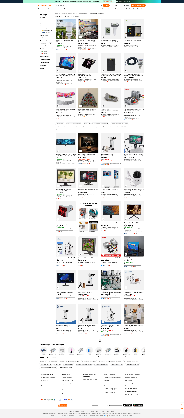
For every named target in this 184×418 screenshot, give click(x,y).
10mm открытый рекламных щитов (84, 364)
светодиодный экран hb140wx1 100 (119, 126)
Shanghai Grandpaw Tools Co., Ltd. (108, 115)
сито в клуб (58, 364)
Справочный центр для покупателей (112, 377)
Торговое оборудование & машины (68, 13)
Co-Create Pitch (44, 380)
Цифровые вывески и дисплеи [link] (97, 13)
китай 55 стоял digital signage (90, 361)
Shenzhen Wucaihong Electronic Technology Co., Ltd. (66, 163)
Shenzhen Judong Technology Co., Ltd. (87, 195)
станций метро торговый (46, 364)
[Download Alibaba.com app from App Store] (127, 405)
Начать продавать (129, 380)
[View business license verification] (105, 416)
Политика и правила (66, 393)
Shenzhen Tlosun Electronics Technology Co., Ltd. (66, 116)
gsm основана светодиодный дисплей (120, 123)
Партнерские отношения (131, 388)
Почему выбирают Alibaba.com (48, 377)
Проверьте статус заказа (131, 383)
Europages (112, 411)
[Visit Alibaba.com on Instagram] (134, 394)
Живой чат (106, 380)
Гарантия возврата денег (67, 380)
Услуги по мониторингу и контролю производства (70, 390)
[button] (101, 5)
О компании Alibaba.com (47, 374)
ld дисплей (43, 361)
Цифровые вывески (83, 13)
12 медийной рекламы (103, 126)
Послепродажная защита (68, 387)
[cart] (120, 5)
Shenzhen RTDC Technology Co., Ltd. (109, 228)
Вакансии (43, 385)
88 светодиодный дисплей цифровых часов (85, 126)
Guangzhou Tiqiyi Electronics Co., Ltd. (109, 195)
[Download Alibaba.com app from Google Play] (138, 405)
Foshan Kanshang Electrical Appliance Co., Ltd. (88, 48)
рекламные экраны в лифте (66, 367)
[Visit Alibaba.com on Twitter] (131, 394)
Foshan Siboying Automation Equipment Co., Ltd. (134, 80)
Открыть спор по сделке (109, 383)
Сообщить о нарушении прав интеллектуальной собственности (112, 389)
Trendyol (107, 411)
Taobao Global (98, 411)
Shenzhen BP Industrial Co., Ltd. (63, 196)
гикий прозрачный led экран (133, 364)
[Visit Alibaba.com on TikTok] (140, 394)
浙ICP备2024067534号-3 (128, 415)
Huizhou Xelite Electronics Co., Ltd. (131, 118)
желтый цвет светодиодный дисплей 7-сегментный (110, 361)
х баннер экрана (53, 361)
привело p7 (87, 123)
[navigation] (46, 177)
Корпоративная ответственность (48, 383)
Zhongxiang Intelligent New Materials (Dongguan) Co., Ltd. (134, 195)
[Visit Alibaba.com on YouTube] (137, 394)
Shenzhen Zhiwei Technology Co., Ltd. (64, 83)
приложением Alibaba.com (115, 405)
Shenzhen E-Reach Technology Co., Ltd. (133, 160)
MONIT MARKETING (82, 115)
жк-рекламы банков (69, 364)
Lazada (92, 411)
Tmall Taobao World (85, 411)
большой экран (60, 123)
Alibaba (56, 13)
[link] (182, 404)
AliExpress (71, 411)
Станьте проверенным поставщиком (133, 385)
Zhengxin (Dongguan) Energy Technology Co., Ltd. (111, 80)
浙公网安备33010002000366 (115, 415)
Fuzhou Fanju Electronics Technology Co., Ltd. (111, 46)
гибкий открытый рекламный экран (64, 126)
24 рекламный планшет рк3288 (132, 361)
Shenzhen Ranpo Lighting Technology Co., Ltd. (88, 161)
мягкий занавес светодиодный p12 (101, 123)
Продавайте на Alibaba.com (131, 377)
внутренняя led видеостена (117, 364)
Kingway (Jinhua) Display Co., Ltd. (131, 46)
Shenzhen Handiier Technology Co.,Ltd (64, 230)
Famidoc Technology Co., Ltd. (84, 80)
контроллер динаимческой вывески (48, 367)
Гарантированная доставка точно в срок (70, 383)
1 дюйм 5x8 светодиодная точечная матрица (70, 361)
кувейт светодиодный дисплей (63, 129)
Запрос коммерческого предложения (91, 381)
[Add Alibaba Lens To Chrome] (62, 405)
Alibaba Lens (49, 405)
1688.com (77, 411)
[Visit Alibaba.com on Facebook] (126, 394)
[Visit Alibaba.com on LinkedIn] (129, 394)
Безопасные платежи (67, 377)
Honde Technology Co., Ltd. (62, 47)
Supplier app (95, 405)
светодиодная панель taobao (102, 364)
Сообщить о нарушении (109, 392)
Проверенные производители (90, 379)
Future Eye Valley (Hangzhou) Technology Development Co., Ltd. (111, 163)
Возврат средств (108, 385)
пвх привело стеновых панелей (74, 123)
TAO (103, 411)
